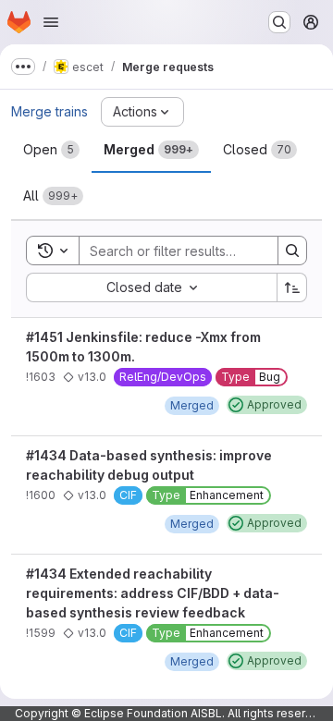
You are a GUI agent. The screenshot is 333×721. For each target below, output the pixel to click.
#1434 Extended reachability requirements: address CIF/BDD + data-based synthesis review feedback (152, 593)
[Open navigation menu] (51, 22)
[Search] (292, 250)
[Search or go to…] (279, 22)
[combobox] (151, 287)
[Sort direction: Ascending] (292, 287)
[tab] (51, 150)
